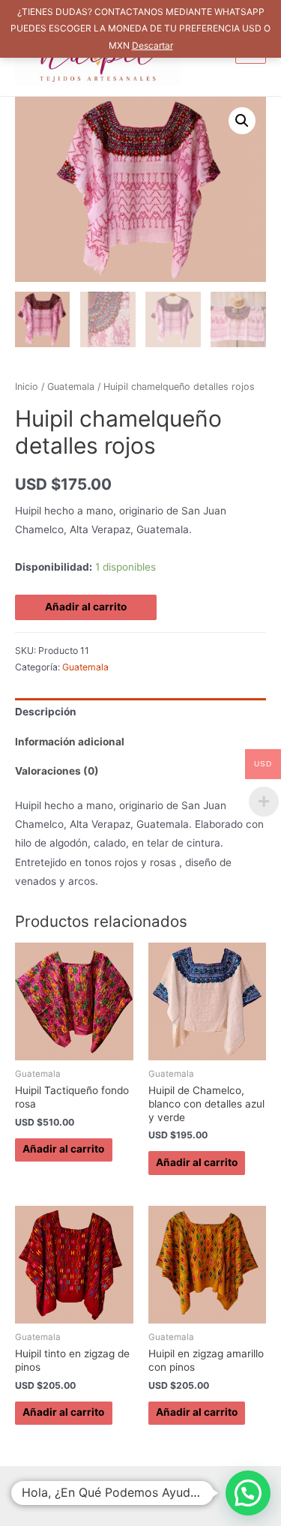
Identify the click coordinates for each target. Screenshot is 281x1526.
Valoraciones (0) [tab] (57, 771)
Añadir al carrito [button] (63, 1149)
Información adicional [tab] (69, 742)
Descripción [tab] (45, 712)
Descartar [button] (152, 45)
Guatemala (70, 386)
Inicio (26, 386)
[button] (242, 120)
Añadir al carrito (86, 607)
